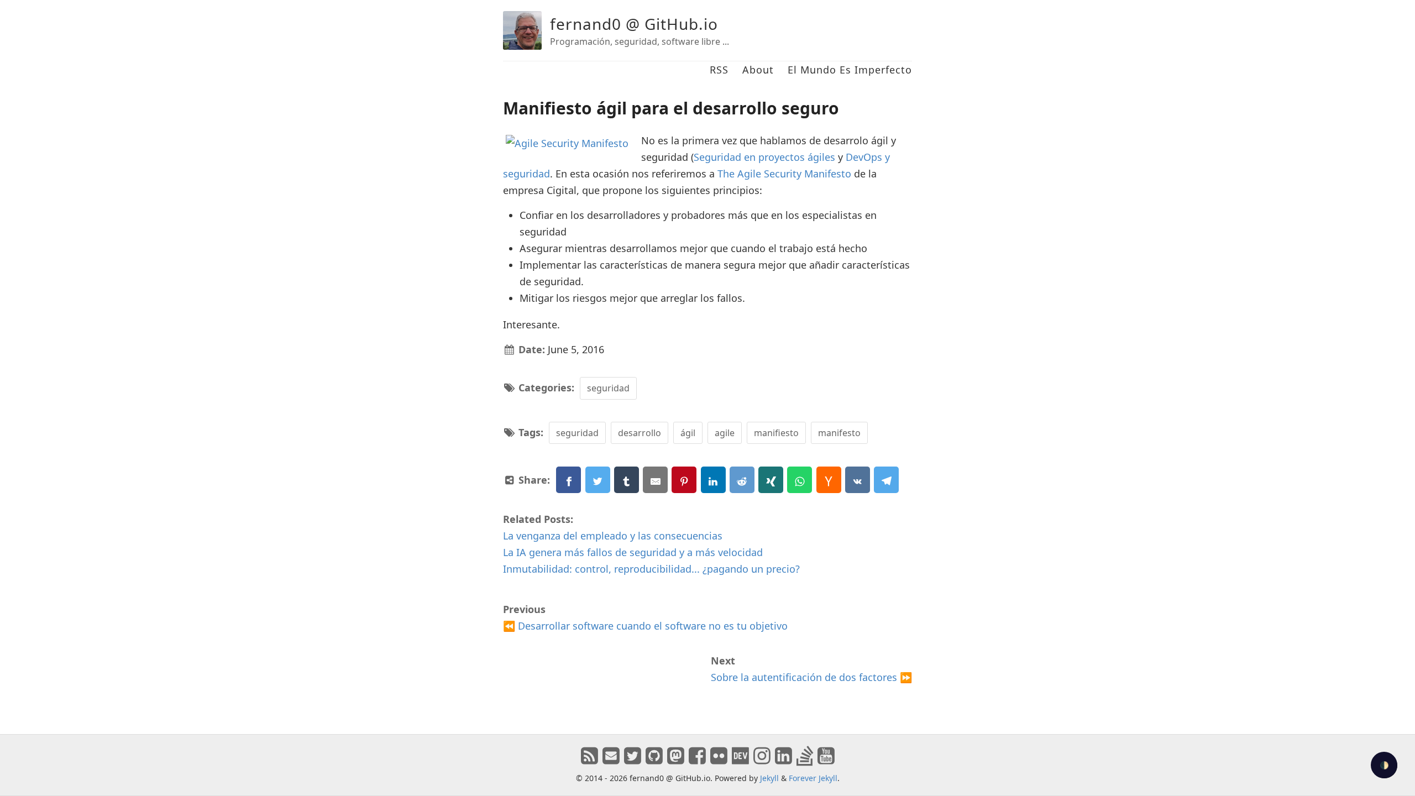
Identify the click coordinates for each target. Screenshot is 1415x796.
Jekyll (769, 778)
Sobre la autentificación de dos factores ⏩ (811, 677)
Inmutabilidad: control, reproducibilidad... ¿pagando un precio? (651, 568)
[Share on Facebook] (568, 480)
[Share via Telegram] (886, 480)
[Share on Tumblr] (626, 480)
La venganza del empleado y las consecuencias (612, 535)
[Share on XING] (770, 480)
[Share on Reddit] (742, 480)
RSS (719, 69)
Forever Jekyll (813, 778)
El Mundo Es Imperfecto (850, 69)
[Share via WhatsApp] (799, 480)
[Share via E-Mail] (655, 480)
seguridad (608, 388)
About (758, 69)
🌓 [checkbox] (1384, 765)
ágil (687, 433)
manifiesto (776, 433)
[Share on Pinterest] (684, 480)
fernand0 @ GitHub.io (634, 23)
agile (725, 433)
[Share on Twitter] (597, 480)
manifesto (839, 433)
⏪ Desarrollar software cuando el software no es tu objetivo (645, 625)
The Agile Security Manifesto (784, 173)
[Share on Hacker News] (828, 480)
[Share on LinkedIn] (713, 480)
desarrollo (639, 433)
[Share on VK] (857, 480)
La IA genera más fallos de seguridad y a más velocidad (633, 552)
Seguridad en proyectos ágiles (764, 157)
